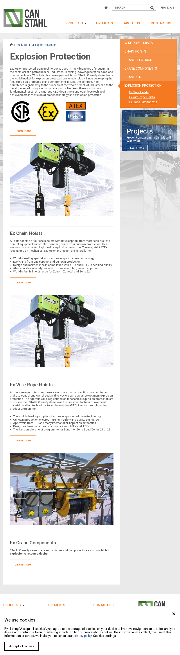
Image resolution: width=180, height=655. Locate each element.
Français (167, 7)
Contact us (161, 23)
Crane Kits (133, 77)
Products (74, 23)
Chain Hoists (135, 51)
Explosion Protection (143, 86)
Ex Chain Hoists (139, 92)
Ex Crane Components (143, 102)
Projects (104, 23)
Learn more (23, 131)
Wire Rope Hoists (138, 43)
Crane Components (140, 68)
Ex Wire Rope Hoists (142, 97)
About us (132, 23)
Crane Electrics (138, 60)
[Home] (105, 8)
